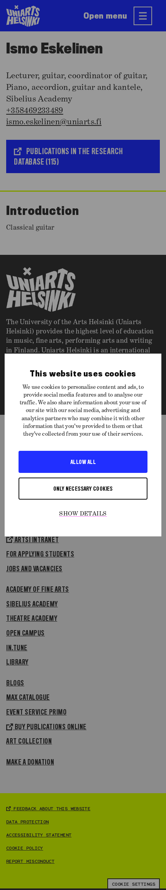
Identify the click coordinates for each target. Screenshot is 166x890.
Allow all (83, 461)
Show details (83, 514)
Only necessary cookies (83, 488)
